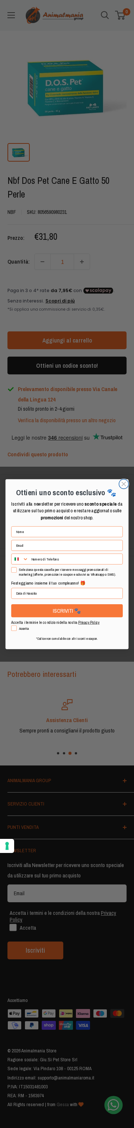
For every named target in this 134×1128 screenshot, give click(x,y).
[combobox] (20, 559)
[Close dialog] (124, 484)
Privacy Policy (88, 622)
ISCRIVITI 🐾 (67, 610)
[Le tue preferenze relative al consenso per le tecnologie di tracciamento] (7, 846)
